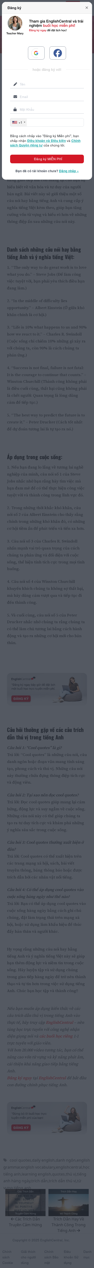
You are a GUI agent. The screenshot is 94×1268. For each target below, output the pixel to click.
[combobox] (18, 122)
